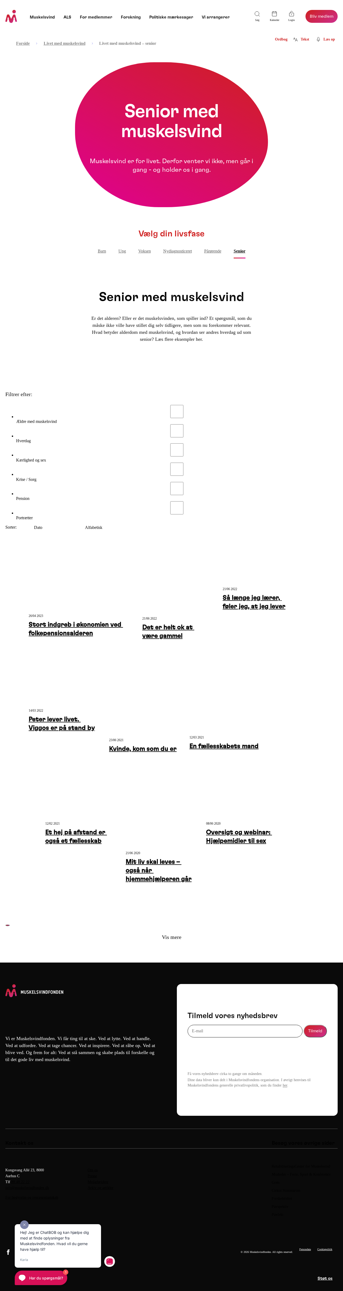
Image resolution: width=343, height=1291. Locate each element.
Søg (257, 20)
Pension (22, 498)
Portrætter (24, 517)
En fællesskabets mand (224, 746)
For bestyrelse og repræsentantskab (31, 1197)
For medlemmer (96, 17)
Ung (122, 251)
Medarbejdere (98, 1182)
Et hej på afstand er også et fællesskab (76, 836)
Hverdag (23, 440)
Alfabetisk (93, 527)
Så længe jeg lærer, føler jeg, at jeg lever (254, 602)
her (285, 1085)
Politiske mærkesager (171, 17)
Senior (239, 251)
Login (291, 20)
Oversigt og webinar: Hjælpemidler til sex (239, 836)
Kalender (274, 20)
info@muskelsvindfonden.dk (27, 1188)
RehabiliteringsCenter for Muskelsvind (301, 1166)
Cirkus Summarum (286, 1190)
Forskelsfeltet (282, 1199)
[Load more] (7, 925)
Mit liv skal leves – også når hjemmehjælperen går (159, 870)
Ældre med (36, 421)
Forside (23, 43)
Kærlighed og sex (31, 460)
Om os (93, 1170)
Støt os (325, 1278)
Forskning (131, 17)
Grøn (275, 1182)
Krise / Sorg (26, 479)
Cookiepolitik (324, 1249)
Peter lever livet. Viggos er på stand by (62, 723)
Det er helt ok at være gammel (168, 631)
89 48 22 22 (20, 1182)
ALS (67, 17)
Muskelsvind (42, 17)
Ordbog (281, 39)
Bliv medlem (321, 16)
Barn (102, 251)
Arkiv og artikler (100, 1188)
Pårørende (212, 251)
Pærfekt (278, 1215)
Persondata (305, 1249)
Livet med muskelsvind (64, 43)
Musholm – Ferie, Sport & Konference (301, 1174)
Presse (92, 1176)
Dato (38, 527)
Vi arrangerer (216, 17)
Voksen (144, 251)
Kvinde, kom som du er (143, 749)
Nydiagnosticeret (177, 251)
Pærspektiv (280, 1207)
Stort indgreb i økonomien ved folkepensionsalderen (76, 629)
